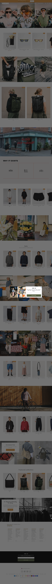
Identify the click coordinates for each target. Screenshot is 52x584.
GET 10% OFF (34, 295)
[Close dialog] (41, 287)
